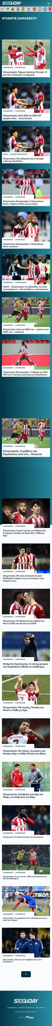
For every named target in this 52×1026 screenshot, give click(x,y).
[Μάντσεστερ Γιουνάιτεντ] (34, 9)
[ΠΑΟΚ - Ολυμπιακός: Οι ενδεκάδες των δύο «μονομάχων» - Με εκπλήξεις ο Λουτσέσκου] (26, 269)
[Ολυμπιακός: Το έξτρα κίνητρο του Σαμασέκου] (26, 820)
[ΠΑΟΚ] (18, 9)
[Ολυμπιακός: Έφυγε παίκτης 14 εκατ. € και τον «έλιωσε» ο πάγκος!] (26, 54)
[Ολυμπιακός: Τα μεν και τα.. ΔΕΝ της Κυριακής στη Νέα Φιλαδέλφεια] (26, 859)
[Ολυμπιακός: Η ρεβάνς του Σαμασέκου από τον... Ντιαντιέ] (26, 433)
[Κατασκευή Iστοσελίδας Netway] (29, 1017)
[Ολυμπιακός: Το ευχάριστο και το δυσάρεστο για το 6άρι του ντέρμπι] (26, 901)
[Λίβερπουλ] (29, 9)
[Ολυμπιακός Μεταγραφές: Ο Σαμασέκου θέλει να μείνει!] (26, 227)
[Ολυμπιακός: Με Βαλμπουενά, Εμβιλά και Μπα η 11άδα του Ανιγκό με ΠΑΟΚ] (26, 604)
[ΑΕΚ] (13, 9)
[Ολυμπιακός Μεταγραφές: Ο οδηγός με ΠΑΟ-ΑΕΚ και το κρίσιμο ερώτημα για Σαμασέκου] (26, 355)
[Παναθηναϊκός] (8, 9)
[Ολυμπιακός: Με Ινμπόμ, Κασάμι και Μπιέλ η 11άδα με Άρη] (26, 690)
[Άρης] (24, 9)
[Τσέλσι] (45, 9)
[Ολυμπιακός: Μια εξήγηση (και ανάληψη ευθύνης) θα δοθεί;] (26, 141)
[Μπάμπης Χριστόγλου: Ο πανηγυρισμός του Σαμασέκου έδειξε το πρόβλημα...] (26, 646)
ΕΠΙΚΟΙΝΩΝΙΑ (11, 1008)
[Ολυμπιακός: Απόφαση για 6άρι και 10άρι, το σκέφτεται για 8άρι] (26, 777)
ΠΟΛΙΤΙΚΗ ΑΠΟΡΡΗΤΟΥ (26, 1008)
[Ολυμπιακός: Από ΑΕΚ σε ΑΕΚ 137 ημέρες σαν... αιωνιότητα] (26, 98)
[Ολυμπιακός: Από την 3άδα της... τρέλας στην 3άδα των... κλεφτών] (26, 312)
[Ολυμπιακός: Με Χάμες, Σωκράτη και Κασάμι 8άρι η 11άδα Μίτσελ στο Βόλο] (26, 733)
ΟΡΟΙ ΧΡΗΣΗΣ (40, 1008)
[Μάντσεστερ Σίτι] (40, 9)
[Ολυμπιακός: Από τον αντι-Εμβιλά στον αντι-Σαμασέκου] (26, 943)
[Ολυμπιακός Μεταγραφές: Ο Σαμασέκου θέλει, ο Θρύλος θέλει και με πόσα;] (26, 184)
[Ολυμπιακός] (2, 9)
